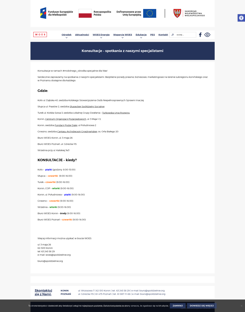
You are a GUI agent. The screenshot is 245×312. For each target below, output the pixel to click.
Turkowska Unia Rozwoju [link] (116, 112)
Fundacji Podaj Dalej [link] (66, 125)
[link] (241, 18)
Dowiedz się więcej (202, 305)
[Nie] (241, 305)
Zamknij (178, 305)
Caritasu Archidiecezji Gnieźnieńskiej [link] (77, 131)
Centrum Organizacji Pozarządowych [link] (65, 119)
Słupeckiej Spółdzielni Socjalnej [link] (87, 106)
